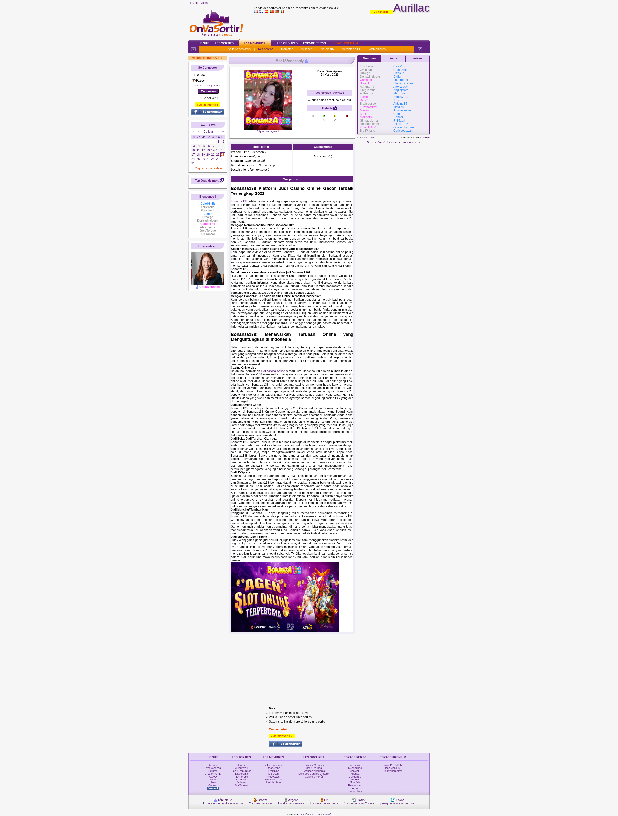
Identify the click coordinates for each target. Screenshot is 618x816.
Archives (241, 782)
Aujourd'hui (241, 767)
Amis (393, 58)
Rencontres (355, 785)
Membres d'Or (351, 49)
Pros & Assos (213, 767)
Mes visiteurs (393, 767)
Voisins (417, 58)
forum (426, 137)
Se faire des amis (239, 49)
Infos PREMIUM (393, 765)
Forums (213, 770)
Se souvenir (210, 98)
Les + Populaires (241, 770)
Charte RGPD (213, 773)
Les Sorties (224, 43)
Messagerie (355, 767)
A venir (242, 765)
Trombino (287, 49)
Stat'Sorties (241, 785)
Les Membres (254, 43)
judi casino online (273, 371)
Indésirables (355, 791)
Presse (213, 779)
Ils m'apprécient (393, 770)
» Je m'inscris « (381, 11)
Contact (213, 785)
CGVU (213, 776)
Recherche (265, 49)
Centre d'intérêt (314, 776)
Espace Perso (314, 43)
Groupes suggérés (314, 770)
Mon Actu (355, 770)
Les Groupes (287, 43)
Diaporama (241, 773)
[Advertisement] (342, 25)
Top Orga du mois (207, 180)
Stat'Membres (377, 49)
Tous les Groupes (313, 765)
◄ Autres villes (198, 3)
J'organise (355, 776)
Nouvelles (241, 779)
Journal (355, 779)
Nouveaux (327, 49)
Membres (369, 58)
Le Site (204, 43)
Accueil (213, 765)
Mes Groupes (314, 767)
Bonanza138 (239, 201)
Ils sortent (307, 49)
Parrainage (355, 765)
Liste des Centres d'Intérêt (313, 773)
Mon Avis (355, 782)
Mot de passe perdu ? (207, 85)
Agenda (355, 773)
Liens (213, 782)
